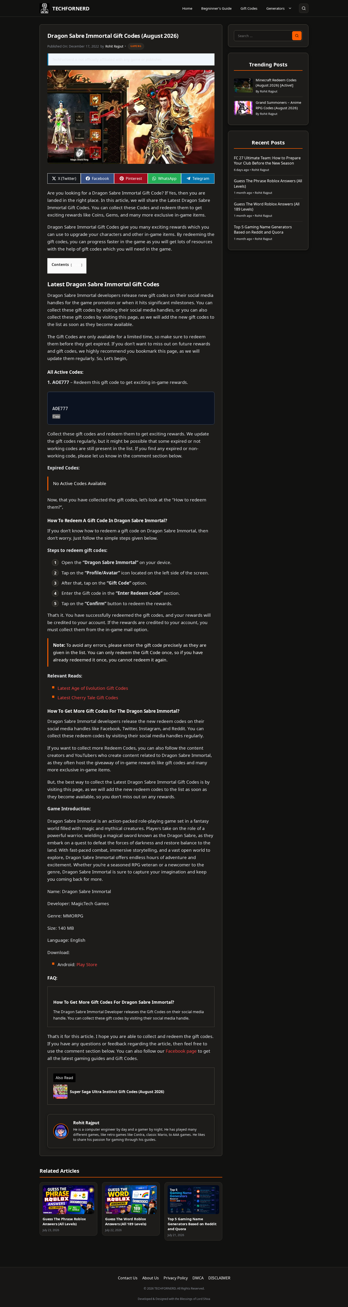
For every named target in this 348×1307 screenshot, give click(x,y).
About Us (150, 1278)
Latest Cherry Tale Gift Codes (88, 697)
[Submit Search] (297, 35)
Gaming (136, 46)
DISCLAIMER (219, 1278)
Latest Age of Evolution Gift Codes (93, 688)
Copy (56, 416)
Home (187, 8)
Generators (275, 8)
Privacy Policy (176, 1278)
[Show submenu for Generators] (290, 8)
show (76, 265)
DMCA (198, 1278)
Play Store (86, 964)
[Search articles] (303, 8)
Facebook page (181, 1051)
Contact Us (128, 1278)
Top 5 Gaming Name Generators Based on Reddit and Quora (192, 1223)
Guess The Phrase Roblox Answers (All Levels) (64, 1221)
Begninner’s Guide (216, 8)
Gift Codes (249, 8)
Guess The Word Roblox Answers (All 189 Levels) (125, 1221)
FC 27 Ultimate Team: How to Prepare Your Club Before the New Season (267, 160)
